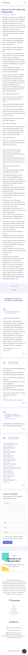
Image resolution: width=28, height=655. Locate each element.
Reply (23, 353)
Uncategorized (12, 14)
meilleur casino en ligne (8, 466)
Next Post (14, 290)
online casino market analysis (12, 311)
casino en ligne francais (8, 458)
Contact (14, 607)
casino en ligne (6, 449)
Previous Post (14, 286)
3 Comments (5, 14)
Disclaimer (14, 610)
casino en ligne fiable (13, 437)
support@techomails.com (15, 630)
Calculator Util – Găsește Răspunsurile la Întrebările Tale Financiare (13, 416)
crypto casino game (13, 362)
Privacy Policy (14, 614)
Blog (14, 605)
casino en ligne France (8, 470)
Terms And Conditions (14, 612)
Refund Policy (14, 608)
